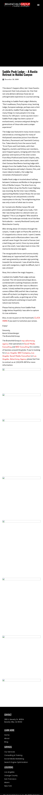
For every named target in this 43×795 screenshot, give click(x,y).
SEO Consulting (22, 347)
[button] (38, 5)
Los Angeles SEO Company (18, 353)
